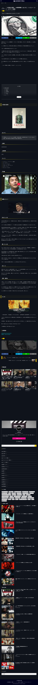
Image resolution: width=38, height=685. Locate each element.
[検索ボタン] (37, 1)
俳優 (9, 499)
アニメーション (25, 493)
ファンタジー (24, 496)
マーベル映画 (6, 462)
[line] (18, 441)
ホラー (30, 496)
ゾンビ (11, 496)
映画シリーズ (6, 466)
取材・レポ (5, 464)
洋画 (3, 338)
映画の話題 (5, 468)
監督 (29, 499)
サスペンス (19, 494)
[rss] (20, 680)
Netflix (5, 455)
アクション (19, 493)
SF (9, 493)
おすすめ (14, 493)
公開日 (7, 90)
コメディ (14, 494)
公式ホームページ (19, 438)
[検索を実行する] (35, 446)
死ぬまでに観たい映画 (23, 499)
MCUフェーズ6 (4, 493)
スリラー (28, 494)
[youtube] (19, 441)
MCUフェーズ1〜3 (17, 491)
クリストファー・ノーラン (6, 494)
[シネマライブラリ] (19, 1)
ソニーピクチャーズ (5, 496)
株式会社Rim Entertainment (6, 333)
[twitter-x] (16, 441)
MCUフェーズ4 (25, 491)
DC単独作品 (11, 491)
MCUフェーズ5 (32, 491)
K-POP (5, 453)
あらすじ (7, 89)
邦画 (4, 477)
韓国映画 (5, 486)
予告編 (7, 93)
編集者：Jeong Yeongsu (6, 334)
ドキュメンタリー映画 (7, 460)
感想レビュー (6, 95)
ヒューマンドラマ (17, 496)
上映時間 (7, 91)
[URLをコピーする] (33, 38)
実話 (16, 499)
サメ (24, 494)
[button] (5, 38)
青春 (33, 499)
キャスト (7, 92)
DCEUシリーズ (5, 491)
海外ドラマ (5, 475)
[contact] (21, 441)
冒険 (13, 499)
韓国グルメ (5, 479)
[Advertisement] (19, 75)
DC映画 (5, 451)
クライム (32, 493)
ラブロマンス (4, 499)
